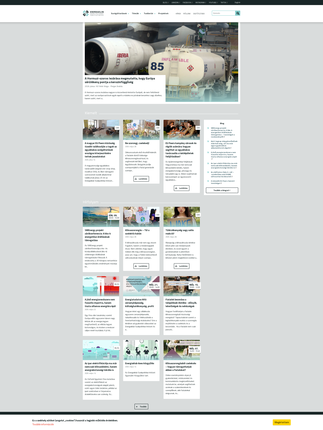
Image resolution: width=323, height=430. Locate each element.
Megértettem (282, 422)
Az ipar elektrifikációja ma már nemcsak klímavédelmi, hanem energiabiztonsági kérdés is (224, 165)
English (237, 2)
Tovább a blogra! (221, 190)
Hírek (178, 13)
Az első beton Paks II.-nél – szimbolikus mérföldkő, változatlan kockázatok (222, 174)
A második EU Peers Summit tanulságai (223, 182)
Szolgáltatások (119, 13)
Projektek (163, 13)
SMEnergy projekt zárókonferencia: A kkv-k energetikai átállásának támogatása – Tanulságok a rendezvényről (223, 132)
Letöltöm (143, 178)
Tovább (143, 406)
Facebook (187, 2)
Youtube (212, 2)
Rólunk (187, 13)
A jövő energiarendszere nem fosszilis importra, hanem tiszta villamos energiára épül (224, 154)
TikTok (223, 2)
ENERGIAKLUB (93, 13)
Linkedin (175, 2)
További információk (43, 424)
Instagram (200, 2)
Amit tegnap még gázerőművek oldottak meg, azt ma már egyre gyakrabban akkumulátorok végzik (224, 144)
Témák (135, 13)
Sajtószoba (199, 13)
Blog (165, 2)
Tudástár (148, 13)
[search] (237, 13)
